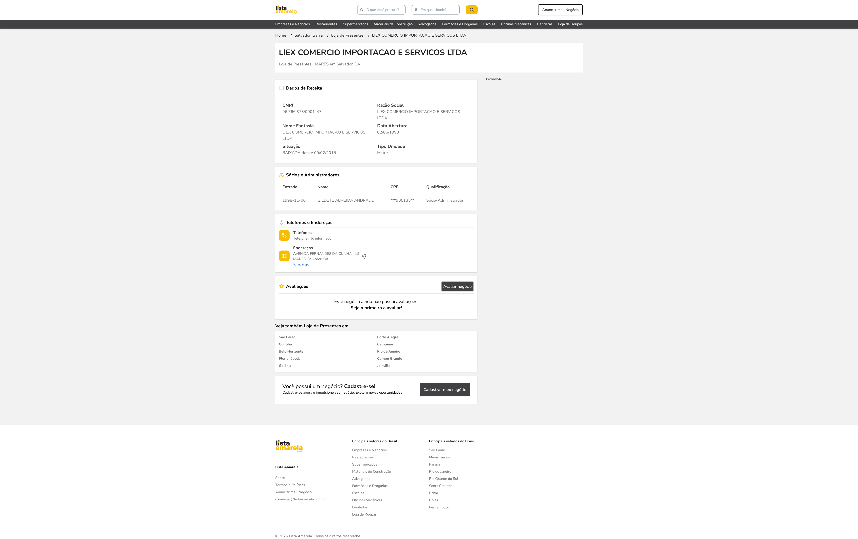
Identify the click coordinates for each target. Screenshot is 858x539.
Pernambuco (439, 507)
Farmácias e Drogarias (460, 24)
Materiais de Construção (393, 24)
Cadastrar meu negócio (444, 389)
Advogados (427, 24)
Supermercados (355, 24)
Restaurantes (326, 24)
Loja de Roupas (570, 24)
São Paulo (437, 450)
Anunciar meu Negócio (560, 9)
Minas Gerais (439, 457)
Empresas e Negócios (292, 24)
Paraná (434, 464)
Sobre (280, 477)
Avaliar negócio (457, 286)
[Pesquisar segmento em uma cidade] (472, 9)
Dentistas (545, 24)
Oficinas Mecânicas (516, 24)
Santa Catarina (440, 485)
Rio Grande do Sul (443, 478)
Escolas (489, 24)
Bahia (433, 493)
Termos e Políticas (290, 485)
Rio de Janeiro (440, 471)
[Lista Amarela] (286, 10)
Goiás (433, 500)
